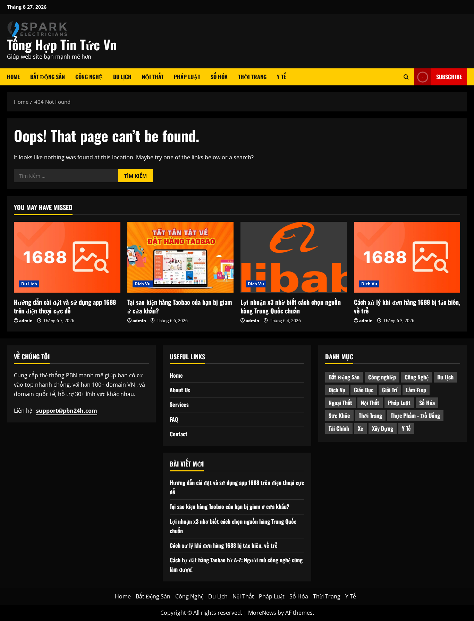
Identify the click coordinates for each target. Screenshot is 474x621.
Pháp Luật (187, 77)
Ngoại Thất (340, 402)
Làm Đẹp (416, 390)
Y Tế (281, 77)
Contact (178, 434)
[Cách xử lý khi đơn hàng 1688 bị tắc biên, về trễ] (407, 257)
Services (179, 404)
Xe (360, 428)
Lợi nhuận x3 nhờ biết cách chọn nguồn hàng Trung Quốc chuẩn (290, 306)
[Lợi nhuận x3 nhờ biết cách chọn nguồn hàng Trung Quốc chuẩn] (293, 257)
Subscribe (449, 77)
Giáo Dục (363, 390)
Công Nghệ (89, 77)
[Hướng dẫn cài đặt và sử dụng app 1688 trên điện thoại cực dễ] (67, 257)
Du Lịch (122, 77)
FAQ (174, 419)
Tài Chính (339, 428)
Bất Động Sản (47, 77)
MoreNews (262, 612)
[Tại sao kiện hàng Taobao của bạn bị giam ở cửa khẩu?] (180, 257)
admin (26, 321)
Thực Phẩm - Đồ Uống (415, 415)
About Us (180, 390)
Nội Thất (152, 77)
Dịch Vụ (143, 284)
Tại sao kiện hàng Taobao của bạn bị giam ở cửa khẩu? (179, 306)
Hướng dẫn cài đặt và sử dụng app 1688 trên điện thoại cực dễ (65, 306)
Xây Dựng (382, 428)
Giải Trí (389, 390)
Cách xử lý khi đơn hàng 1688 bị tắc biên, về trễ (407, 306)
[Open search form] (406, 77)
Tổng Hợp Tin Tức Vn (62, 44)
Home (13, 77)
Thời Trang (252, 77)
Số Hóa (219, 77)
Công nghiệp (382, 377)
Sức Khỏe (339, 415)
